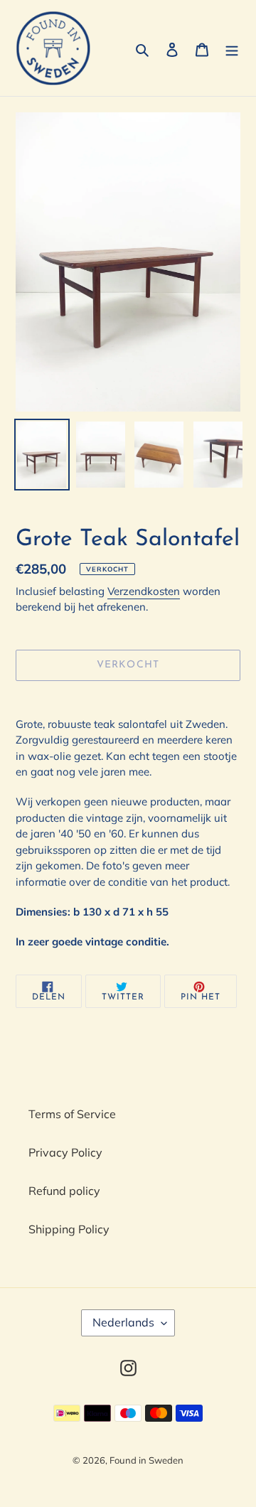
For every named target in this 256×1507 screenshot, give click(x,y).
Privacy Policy (65, 1152)
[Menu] (232, 48)
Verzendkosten (143, 591)
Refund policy (64, 1191)
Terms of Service (72, 1114)
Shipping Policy (69, 1229)
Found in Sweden (146, 1460)
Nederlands (123, 1322)
